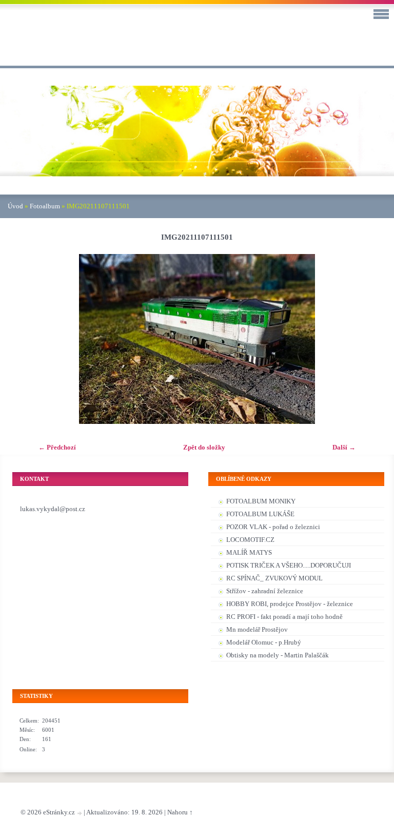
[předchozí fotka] (19, 339)
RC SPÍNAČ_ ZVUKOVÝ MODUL (274, 578)
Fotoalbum (45, 206)
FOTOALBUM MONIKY (261, 501)
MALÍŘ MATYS (249, 552)
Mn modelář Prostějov (257, 629)
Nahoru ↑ (180, 812)
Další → (344, 447)
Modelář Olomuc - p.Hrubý (263, 642)
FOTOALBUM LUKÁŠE (260, 514)
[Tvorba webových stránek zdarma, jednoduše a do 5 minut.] (80, 813)
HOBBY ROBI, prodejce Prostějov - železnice (289, 604)
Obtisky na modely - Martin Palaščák (277, 655)
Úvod (15, 206)
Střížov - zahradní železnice (264, 591)
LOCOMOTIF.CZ (250, 539)
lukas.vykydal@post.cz (52, 509)
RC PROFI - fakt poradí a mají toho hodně (284, 616)
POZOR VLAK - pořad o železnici (273, 527)
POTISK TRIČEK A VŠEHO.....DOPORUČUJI (288, 565)
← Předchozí (57, 447)
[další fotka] (374, 339)
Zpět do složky (204, 447)
